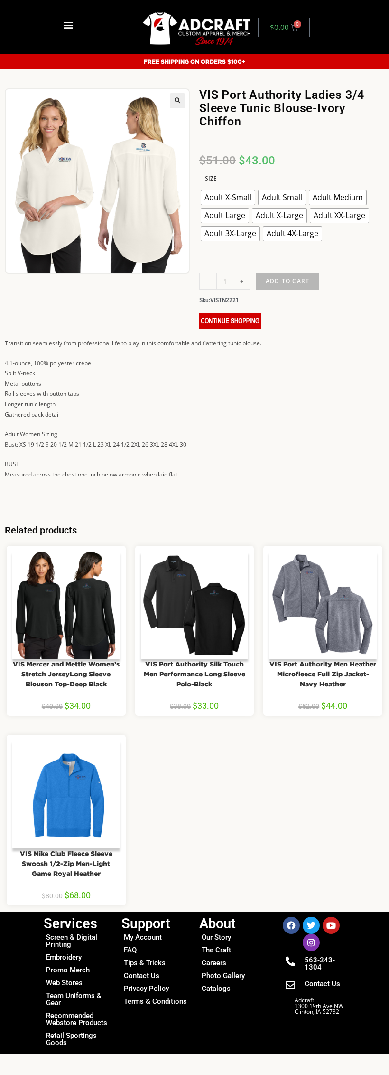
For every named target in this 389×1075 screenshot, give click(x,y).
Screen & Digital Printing (71, 941)
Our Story (216, 937)
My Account (143, 937)
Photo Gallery (223, 975)
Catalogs (216, 988)
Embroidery (64, 957)
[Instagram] (311, 942)
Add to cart (287, 281)
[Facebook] (291, 925)
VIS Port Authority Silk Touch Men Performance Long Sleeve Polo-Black (194, 673)
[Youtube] (331, 925)
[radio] (228, 197)
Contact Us (141, 975)
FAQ (130, 950)
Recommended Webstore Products (76, 1019)
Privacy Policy (146, 988)
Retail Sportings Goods (71, 1039)
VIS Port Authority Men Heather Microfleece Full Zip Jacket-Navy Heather (322, 673)
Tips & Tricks (145, 963)
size (211, 178)
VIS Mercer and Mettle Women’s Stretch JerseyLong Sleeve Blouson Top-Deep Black (66, 673)
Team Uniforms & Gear (74, 999)
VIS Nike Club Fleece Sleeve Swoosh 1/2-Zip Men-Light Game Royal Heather (66, 863)
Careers (214, 963)
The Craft (216, 950)
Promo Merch (68, 970)
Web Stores (64, 983)
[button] (68, 25)
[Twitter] (311, 925)
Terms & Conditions (155, 1001)
